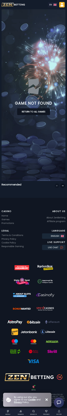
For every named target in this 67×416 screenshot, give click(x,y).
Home (5, 215)
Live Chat (53, 247)
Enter (59, 414)
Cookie (32, 399)
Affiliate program (56, 221)
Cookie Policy (9, 242)
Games (21, 414)
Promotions (8, 223)
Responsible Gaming (13, 246)
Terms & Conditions (12, 235)
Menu (7, 414)
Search (33, 414)
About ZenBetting (55, 217)
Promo (46, 414)
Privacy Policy (9, 238)
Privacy (18, 402)
